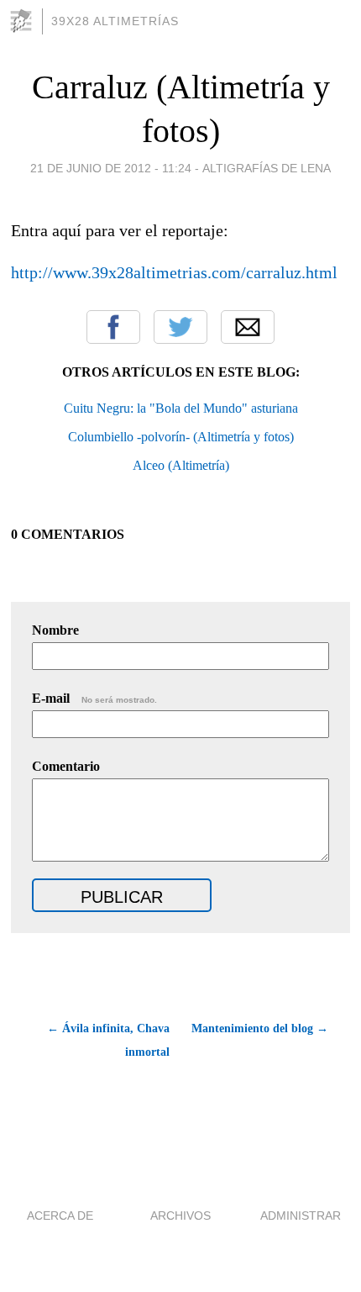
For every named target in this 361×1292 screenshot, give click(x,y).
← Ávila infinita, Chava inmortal (108, 1040)
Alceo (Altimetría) (181, 465)
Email (248, 327)
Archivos (180, 1215)
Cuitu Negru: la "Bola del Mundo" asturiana (181, 408)
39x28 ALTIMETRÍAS (115, 21)
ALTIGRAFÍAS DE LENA (266, 168)
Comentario (66, 766)
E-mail (94, 698)
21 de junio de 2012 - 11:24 (110, 168)
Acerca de (60, 1215)
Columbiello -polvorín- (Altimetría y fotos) (181, 437)
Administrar (300, 1215)
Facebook (113, 327)
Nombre (55, 630)
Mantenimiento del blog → (259, 1028)
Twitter (180, 327)
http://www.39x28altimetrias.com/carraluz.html (174, 272)
